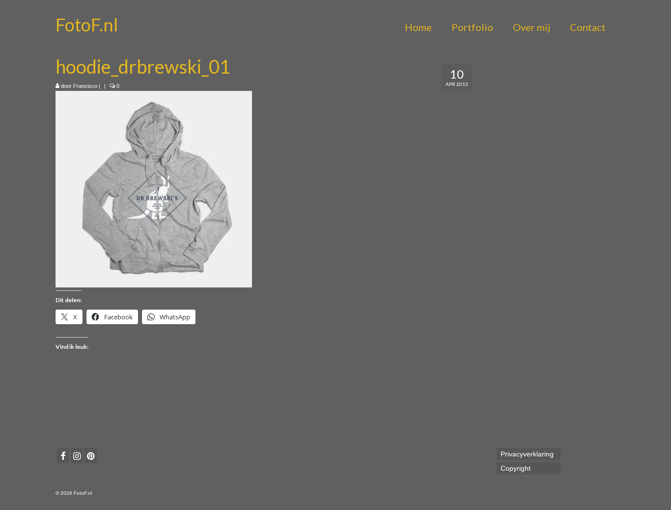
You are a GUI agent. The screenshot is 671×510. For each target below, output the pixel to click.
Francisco (85, 86)
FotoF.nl (87, 24)
